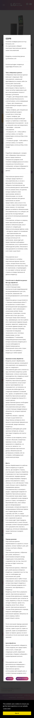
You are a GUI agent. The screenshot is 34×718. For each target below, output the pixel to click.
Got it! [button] (17, 713)
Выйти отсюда (22, 678)
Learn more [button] (7, 708)
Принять (10, 678)
